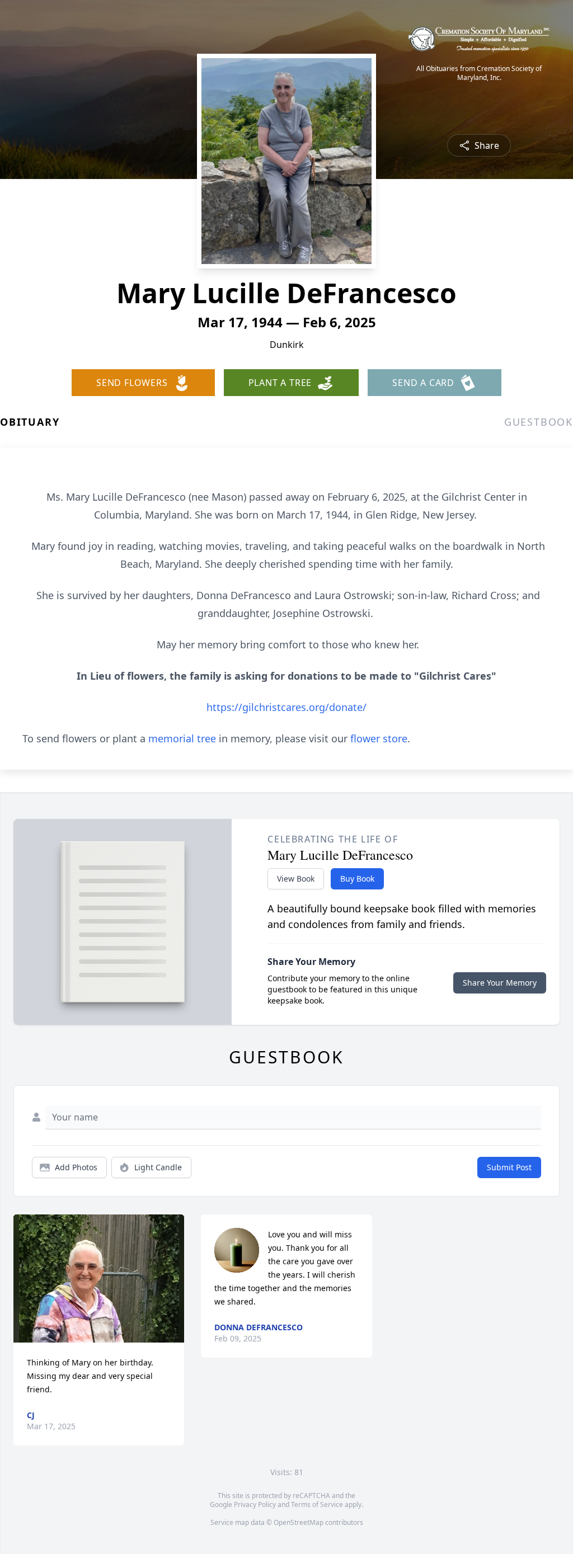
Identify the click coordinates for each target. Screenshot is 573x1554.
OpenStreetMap (298, 1522)
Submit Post (509, 1167)
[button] (99, 1278)
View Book (295, 878)
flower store (378, 738)
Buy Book (357, 878)
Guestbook (538, 421)
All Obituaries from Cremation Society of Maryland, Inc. (479, 73)
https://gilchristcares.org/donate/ (286, 707)
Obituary (29, 421)
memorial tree (182, 738)
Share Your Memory (500, 982)
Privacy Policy (255, 1504)
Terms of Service (317, 1504)
